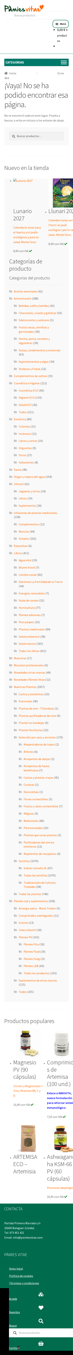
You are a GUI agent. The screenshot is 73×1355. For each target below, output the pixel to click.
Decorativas (31, 792)
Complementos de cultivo (30, 376)
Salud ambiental (29, 636)
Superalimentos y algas (34, 361)
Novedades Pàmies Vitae (29, 679)
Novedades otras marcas (29, 672)
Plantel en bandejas (31, 723)
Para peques (26, 622)
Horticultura (27, 608)
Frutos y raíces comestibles (41, 806)
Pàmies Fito (31, 944)
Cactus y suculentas (31, 694)
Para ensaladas (33, 828)
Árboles (29, 752)
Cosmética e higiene (27, 383)
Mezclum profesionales (29, 665)
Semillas (24, 861)
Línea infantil (27, 930)
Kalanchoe (21, 546)
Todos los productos (37, 973)
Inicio (12, 73)
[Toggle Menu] (64, 62)
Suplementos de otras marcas (38, 980)
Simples (24, 538)
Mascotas (20, 658)
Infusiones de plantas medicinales (35, 513)
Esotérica (20, 419)
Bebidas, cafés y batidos (34, 306)
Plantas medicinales (32, 629)
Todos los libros (29, 651)
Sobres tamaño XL (35, 868)
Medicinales (31, 821)
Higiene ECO (27, 397)
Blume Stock (27, 567)
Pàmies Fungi (32, 959)
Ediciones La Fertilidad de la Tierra (40, 582)
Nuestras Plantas (25, 687)
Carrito (14, 1348)
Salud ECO (25, 405)
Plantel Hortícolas (31, 730)
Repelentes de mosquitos (40, 854)
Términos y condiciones (24, 1283)
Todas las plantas (30, 894)
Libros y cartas (28, 441)
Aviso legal (16, 1268)
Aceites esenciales (25, 291)
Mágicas (29, 813)
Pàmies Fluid (32, 951)
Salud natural (27, 643)
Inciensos (25, 434)
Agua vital (25, 560)
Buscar (13, 1325)
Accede (13, 1299)
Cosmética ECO (28, 390)
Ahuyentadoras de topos (39, 744)
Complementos (29, 524)
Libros (23, 498)
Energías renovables (32, 593)
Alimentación (22, 298)
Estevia (23, 923)
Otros (22, 455)
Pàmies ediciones (30, 615)
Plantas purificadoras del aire (37, 716)
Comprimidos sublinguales (36, 915)
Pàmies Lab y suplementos (31, 901)
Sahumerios (26, 462)
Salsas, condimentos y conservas (39, 350)
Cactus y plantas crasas (38, 777)
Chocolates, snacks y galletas (37, 313)
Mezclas (24, 531)
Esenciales (25, 701)
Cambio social (28, 575)
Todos (23, 412)
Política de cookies (21, 1276)
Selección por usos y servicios (37, 737)
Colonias (24, 426)
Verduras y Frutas (29, 369)
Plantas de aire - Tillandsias (36, 708)
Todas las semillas (35, 875)
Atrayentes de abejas (37, 759)
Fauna (17, 469)
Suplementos (27, 505)
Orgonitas (25, 448)
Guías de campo (29, 600)
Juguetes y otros (29, 491)
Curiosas (29, 784)
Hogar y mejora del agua (29, 477)
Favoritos (14, 1312)
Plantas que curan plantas (40, 835)
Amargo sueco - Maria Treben (37, 908)
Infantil (19, 484)
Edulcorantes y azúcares (34, 320)
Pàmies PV (25, 937)
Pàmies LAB (31, 966)
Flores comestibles (36, 799)
